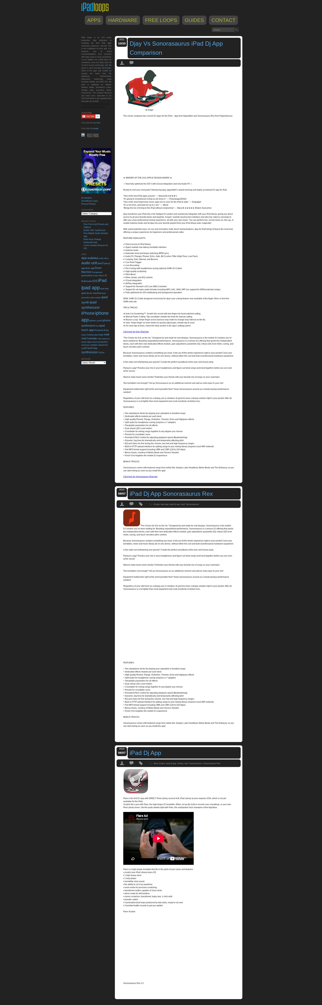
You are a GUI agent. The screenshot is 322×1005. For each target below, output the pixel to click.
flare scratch (159, 763)
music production (100, 342)
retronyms (85, 345)
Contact (223, 20)
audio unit (89, 263)
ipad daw (104, 288)
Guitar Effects (98, 276)
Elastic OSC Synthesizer (95, 230)
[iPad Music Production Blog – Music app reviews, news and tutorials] (96, 12)
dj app (157, 504)
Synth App (92, 348)
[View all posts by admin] (122, 66)
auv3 (100, 263)
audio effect (104, 258)
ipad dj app (175, 504)
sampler (94, 345)
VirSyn (101, 352)
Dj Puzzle (106, 68)
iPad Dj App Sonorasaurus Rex (171, 493)
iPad (102, 280)
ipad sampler (96, 298)
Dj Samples (86, 198)
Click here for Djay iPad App (136, 332)
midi (106, 334)
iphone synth (95, 320)
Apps (94, 20)
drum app (89, 268)
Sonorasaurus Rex (211, 763)
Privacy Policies (88, 204)
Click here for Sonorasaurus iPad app (140, 476)
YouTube (96, 123)
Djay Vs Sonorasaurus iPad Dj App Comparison (176, 48)
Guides (194, 20)
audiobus (93, 258)
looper (83, 335)
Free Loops (161, 20)
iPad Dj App (145, 752)
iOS (94, 281)
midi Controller (89, 338)
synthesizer (89, 352)
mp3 (183, 504)
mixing (180, 763)
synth (84, 348)
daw (106, 263)
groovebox (87, 275)
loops (100, 334)
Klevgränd (98, 330)
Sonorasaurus (192, 504)
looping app (92, 335)
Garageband (97, 272)
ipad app (165, 504)
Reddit (95, 128)
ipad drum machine (91, 293)
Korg (106, 330)
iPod (97, 326)
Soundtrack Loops (89, 201)
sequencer (103, 345)
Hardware (123, 20)
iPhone (88, 313)
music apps (86, 342)
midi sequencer (104, 339)
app (84, 258)
